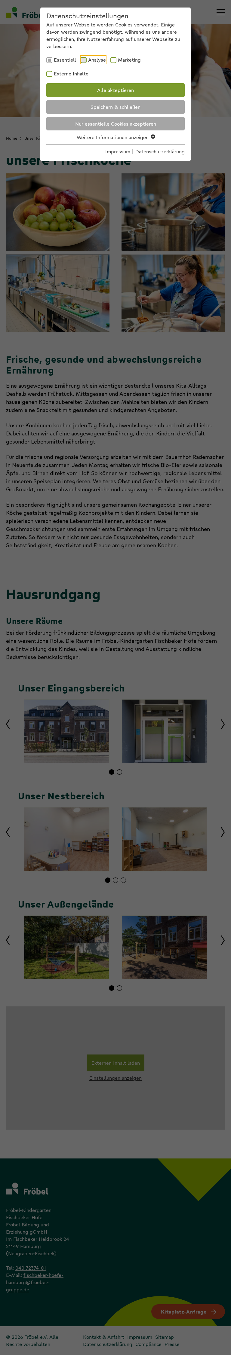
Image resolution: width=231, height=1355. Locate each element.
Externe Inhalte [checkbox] (71, 73)
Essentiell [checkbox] (65, 59)
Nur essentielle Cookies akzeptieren (115, 124)
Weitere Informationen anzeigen (113, 137)
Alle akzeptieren (115, 90)
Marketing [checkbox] (129, 59)
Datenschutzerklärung (160, 151)
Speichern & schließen (115, 107)
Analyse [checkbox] (97, 59)
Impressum (117, 151)
